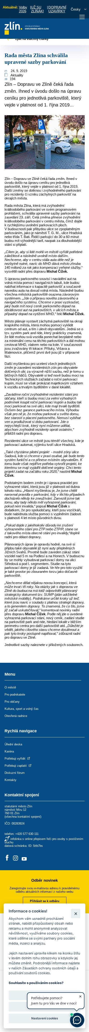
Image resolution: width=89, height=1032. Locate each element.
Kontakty (10, 780)
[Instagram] (15, 858)
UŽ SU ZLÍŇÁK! (37, 9)
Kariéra (9, 751)
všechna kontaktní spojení (22, 816)
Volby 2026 (23, 9)
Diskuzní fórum (15, 773)
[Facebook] (7, 858)
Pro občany (12, 701)
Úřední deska (13, 744)
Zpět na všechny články (31, 39)
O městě (10, 687)
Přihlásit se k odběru (44, 901)
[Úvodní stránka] (27, 33)
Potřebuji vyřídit (15, 758)
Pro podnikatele (15, 694)
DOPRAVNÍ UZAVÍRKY (57, 9)
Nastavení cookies (44, 1018)
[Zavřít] (75, 913)
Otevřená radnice (16, 716)
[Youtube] (24, 858)
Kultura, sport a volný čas (22, 708)
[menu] (82, 17)
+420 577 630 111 (27, 834)
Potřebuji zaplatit (16, 765)
